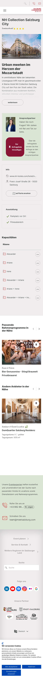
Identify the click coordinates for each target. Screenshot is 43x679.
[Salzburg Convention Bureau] (36, 10)
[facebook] (18, 588)
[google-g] (36, 588)
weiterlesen (12, 102)
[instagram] (24, 588)
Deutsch (21, 631)
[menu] (5, 10)
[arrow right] (39, 329)
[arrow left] (33, 329)
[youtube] (12, 588)
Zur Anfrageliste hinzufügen (17, 147)
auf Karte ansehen (23, 193)
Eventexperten (15, 484)
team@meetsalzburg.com (22, 519)
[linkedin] (6, 588)
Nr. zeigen (29, 507)
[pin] (36, 345)
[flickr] (30, 588)
